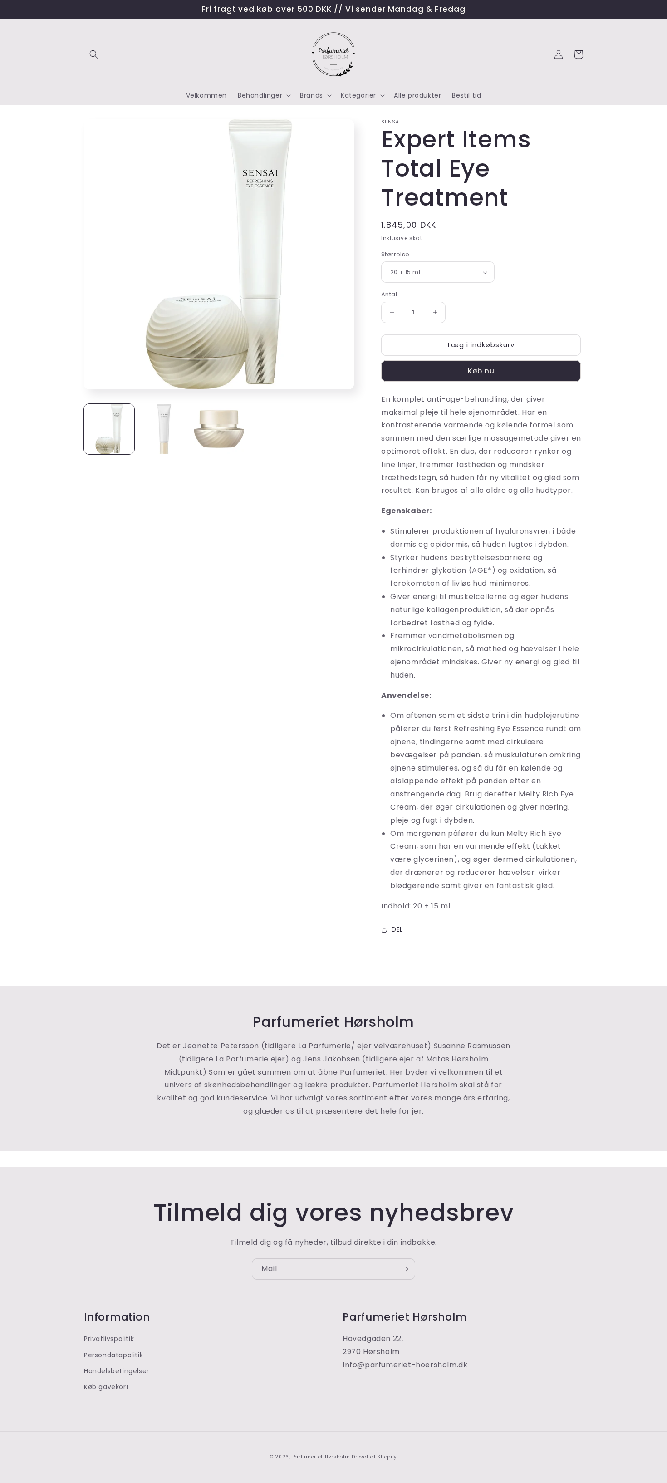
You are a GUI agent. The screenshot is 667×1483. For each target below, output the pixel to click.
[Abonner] (405, 1269)
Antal (389, 294)
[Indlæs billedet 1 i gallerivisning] (109, 429)
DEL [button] (397, 929)
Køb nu (481, 371)
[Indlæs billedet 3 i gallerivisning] (219, 429)
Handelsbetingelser (116, 1370)
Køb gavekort (106, 1386)
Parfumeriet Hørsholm (321, 1457)
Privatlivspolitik (109, 1338)
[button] (94, 54)
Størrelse (395, 254)
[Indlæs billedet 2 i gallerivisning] (164, 429)
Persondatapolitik (113, 1355)
